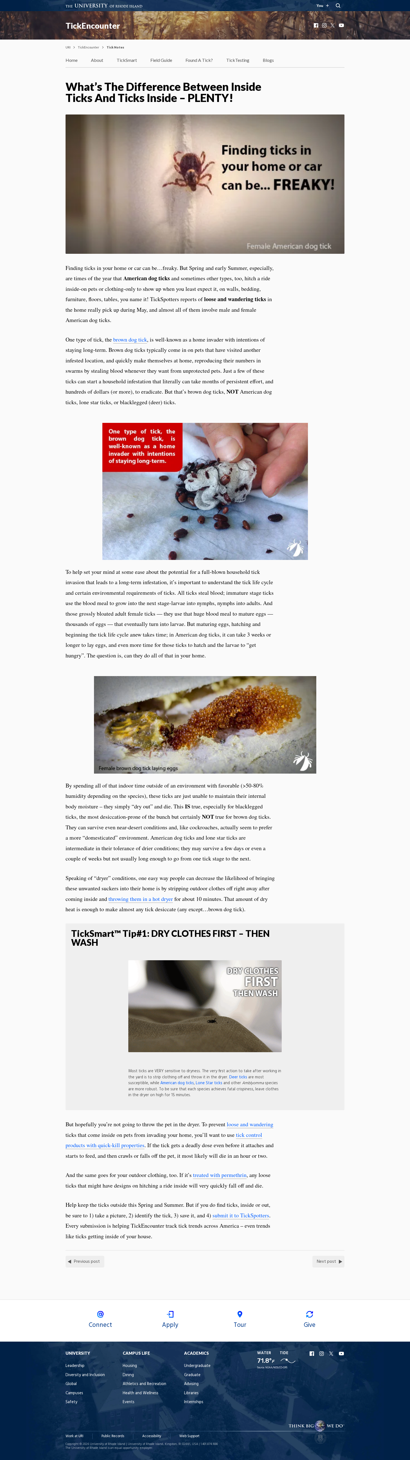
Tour (240, 1325)
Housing (130, 1366)
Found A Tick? (199, 60)
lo (229, 1124)
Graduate (192, 1375)
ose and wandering (252, 1124)
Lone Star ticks (209, 1083)
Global (71, 1384)
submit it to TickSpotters (241, 1215)
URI (68, 47)
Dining (128, 1375)
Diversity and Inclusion (85, 1375)
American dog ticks (177, 1083)
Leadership (75, 1366)
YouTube (341, 25)
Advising (191, 1384)
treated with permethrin (220, 1175)
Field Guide (161, 60)
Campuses (74, 1393)
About (97, 60)
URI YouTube (341, 1353)
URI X (332, 1353)
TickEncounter (93, 25)
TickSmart (127, 60)
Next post (326, 1261)
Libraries (191, 1393)
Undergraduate (197, 1366)
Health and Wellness (140, 1393)
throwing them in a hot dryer (140, 899)
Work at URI (74, 1436)
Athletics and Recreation (144, 1384)
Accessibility (151, 1436)
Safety (71, 1402)
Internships (193, 1402)
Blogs (268, 60)
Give (309, 1325)
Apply (170, 1325)
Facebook (316, 25)
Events (128, 1402)
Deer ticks (238, 1077)
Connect (100, 1325)
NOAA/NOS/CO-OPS (276, 1368)
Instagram (325, 25)
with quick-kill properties (115, 1145)
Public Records (113, 1436)
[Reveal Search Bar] (338, 5)
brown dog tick (130, 339)
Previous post (87, 1261)
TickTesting (237, 60)
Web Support (189, 1436)
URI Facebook (312, 1353)
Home (72, 60)
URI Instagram (322, 1353)
